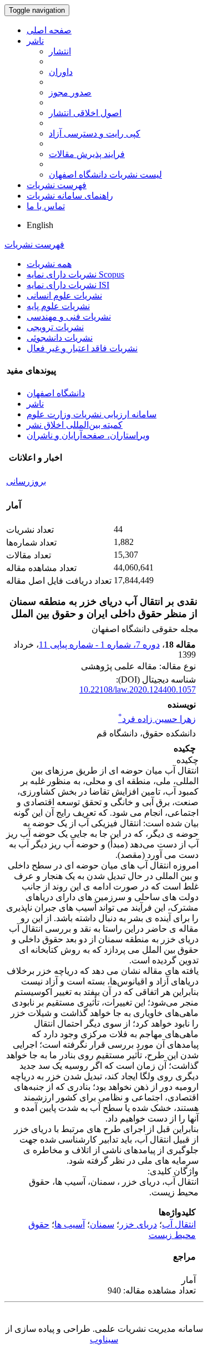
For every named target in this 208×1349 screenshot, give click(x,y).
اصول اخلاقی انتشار (85, 113)
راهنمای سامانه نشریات (70, 195)
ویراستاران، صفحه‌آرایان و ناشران (88, 435)
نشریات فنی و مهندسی (69, 316)
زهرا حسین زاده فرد (157, 719)
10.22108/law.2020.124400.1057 (137, 689)
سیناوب (104, 1339)
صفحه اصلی (49, 30)
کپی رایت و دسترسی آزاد (94, 133)
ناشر (35, 41)
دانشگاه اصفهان (56, 393)
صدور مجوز (70, 92)
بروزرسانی (26, 481)
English (40, 225)
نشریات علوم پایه (58, 306)
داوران (61, 72)
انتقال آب (179, 1224)
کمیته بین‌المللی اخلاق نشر (75, 425)
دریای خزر (138, 1224)
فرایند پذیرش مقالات (87, 154)
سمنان (102, 1224)
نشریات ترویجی (55, 327)
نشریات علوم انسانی (64, 295)
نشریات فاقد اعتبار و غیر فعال (82, 348)
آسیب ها (69, 1224)
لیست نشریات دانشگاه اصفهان (105, 174)
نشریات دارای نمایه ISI (68, 285)
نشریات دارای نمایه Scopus (75, 274)
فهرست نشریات (57, 185)
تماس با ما (46, 206)
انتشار (60, 51)
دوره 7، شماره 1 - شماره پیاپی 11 (99, 644)
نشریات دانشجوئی (60, 337)
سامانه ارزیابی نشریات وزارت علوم (91, 414)
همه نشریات (49, 264)
